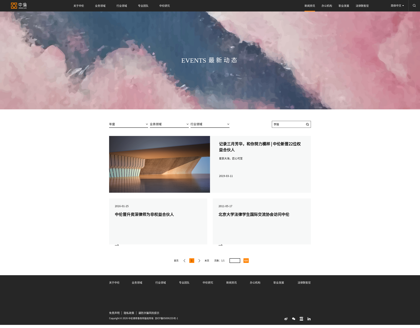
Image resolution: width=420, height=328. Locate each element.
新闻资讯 (309, 5)
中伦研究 (164, 5)
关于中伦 (79, 5)
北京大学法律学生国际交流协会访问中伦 (254, 214)
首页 (176, 260)
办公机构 (327, 5)
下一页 (199, 260)
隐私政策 (129, 313)
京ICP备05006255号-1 (166, 318)
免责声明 (114, 313)
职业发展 (344, 5)
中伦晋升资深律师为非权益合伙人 (144, 214)
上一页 (184, 260)
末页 (207, 260)
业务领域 (100, 5)
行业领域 (121, 5)
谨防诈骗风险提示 (148, 313)
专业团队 (143, 5)
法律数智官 (362, 5)
